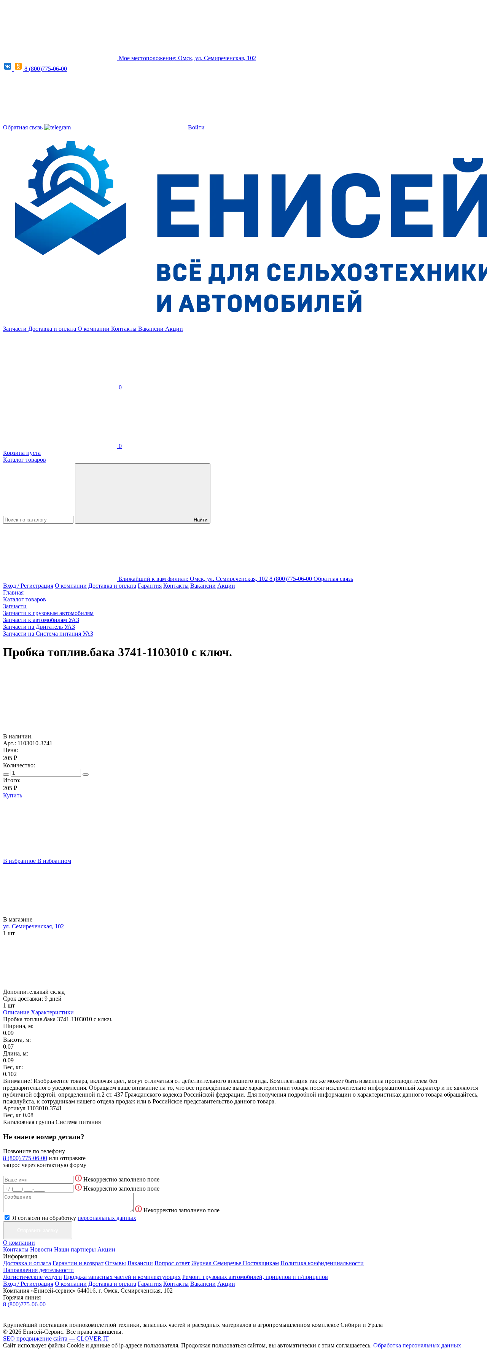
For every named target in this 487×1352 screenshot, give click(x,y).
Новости (41, 1249)
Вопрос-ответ (172, 1263)
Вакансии (151, 328)
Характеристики (52, 1012)
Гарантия (150, 585)
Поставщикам (261, 1263)
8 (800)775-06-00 (45, 68)
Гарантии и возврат (78, 1263)
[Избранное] (60, 722)
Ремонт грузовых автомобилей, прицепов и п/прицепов (255, 1277)
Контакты (124, 328)
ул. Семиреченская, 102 (33, 926)
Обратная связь (23, 127)
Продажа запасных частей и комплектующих (122, 1277)
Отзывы (115, 1263)
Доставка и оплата (53, 328)
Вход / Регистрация (28, 585)
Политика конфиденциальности (322, 1263)
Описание (16, 1012)
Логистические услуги (32, 1277)
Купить (12, 795)
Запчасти (15, 328)
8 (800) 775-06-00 (25, 1158)
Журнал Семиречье (217, 1263)
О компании (94, 328)
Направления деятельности (38, 1270)
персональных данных (107, 1218)
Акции (174, 328)
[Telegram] (57, 127)
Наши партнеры (75, 1249)
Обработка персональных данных (417, 1345)
